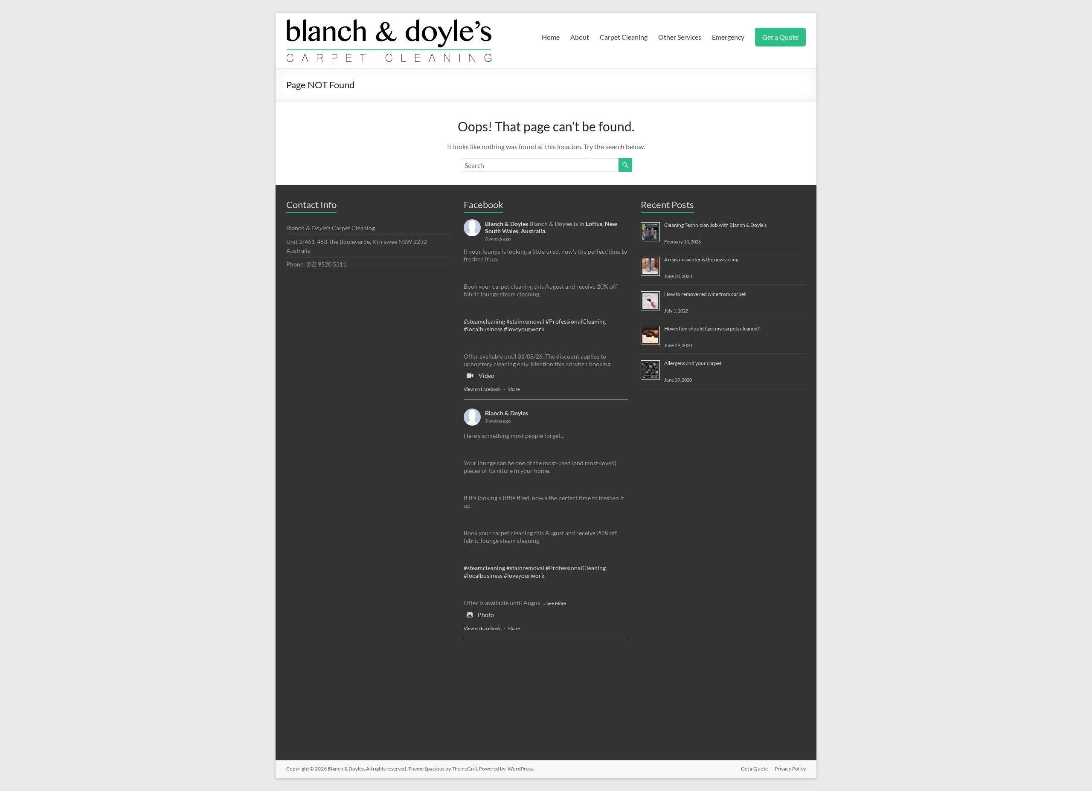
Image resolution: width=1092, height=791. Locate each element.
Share (514, 389)
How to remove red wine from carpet (705, 294)
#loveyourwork (524, 329)
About (579, 37)
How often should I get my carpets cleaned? (712, 328)
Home (551, 37)
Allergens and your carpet (692, 363)
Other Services (679, 37)
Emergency (728, 37)
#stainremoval (525, 321)
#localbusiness (483, 329)
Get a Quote (780, 37)
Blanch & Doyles (506, 223)
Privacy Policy (790, 768)
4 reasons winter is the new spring (701, 259)
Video (486, 375)
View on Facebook (482, 389)
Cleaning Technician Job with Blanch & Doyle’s (715, 225)
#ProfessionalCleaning (576, 321)
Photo (486, 614)
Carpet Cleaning (624, 37)
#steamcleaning (484, 321)
